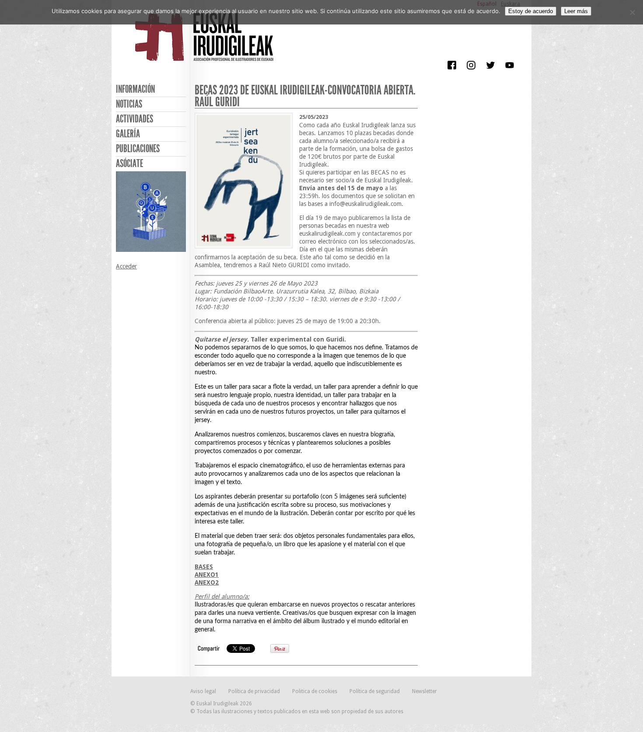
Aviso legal (203, 691)
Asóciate (129, 163)
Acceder (126, 266)
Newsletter (424, 691)
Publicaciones (138, 149)
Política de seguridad (374, 691)
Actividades (134, 119)
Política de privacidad (254, 691)
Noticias (129, 104)
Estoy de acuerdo (530, 11)
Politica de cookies (314, 691)
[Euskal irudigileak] (205, 43)
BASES (204, 566)
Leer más (576, 11)
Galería (128, 134)
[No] (632, 12)
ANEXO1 (207, 574)
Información (135, 89)
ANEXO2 (207, 582)
